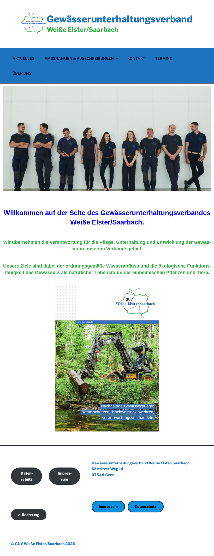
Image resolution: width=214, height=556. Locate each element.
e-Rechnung (28, 514)
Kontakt (136, 58)
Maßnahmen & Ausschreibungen (79, 58)
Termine (163, 58)
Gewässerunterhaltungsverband (120, 19)
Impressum (65, 476)
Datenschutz (27, 476)
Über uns (22, 73)
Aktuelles (23, 58)
